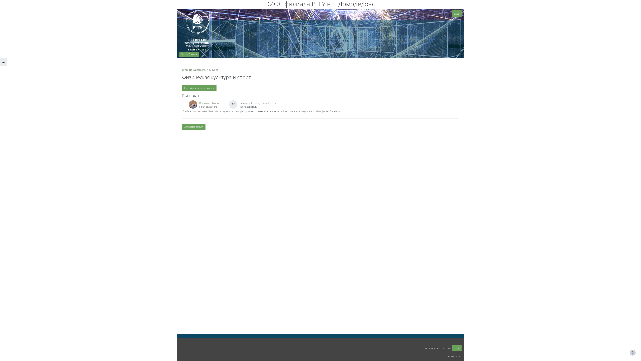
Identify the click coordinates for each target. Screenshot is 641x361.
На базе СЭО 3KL (455, 356)
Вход (456, 13)
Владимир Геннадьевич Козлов (257, 103)
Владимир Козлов (209, 103)
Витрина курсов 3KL (194, 69)
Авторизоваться (193, 126)
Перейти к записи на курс (199, 88)
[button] (189, 54)
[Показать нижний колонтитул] (633, 353)
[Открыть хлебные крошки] (3, 62)
